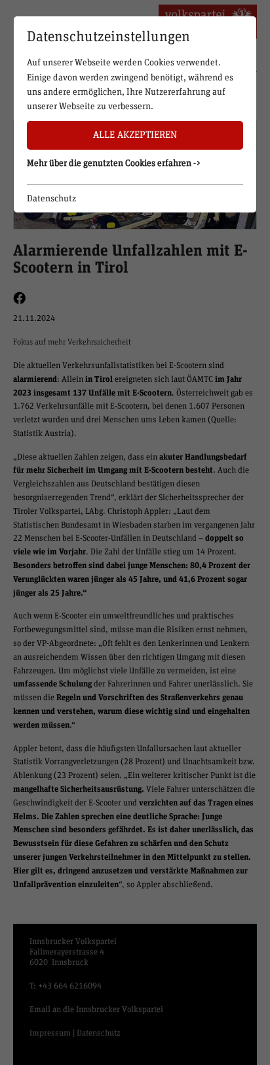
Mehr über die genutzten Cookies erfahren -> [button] (114, 163)
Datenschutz (51, 198)
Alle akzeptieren (135, 135)
